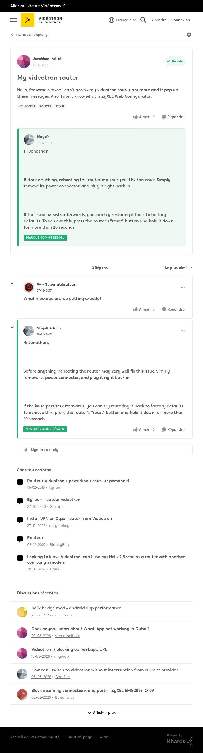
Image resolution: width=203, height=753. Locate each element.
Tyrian (54, 487)
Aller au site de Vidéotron (35, 5)
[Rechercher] (143, 20)
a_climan (63, 615)
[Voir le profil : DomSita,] (22, 674)
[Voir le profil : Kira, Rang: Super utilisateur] (29, 287)
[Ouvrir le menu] (189, 34)
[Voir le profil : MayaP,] (29, 139)
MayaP (43, 136)
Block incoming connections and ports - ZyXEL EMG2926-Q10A (92, 690)
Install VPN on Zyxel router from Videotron (69, 518)
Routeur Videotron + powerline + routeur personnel (78, 480)
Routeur (35, 537)
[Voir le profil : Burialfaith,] (22, 694)
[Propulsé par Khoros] (180, 740)
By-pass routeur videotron (53, 499)
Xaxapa (57, 506)
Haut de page (79, 736)
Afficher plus (104, 712)
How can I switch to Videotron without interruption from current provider (104, 670)
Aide (104, 736)
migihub (61, 656)
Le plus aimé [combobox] (179, 268)
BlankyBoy (59, 544)
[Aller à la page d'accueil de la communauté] (43, 20)
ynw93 (56, 569)
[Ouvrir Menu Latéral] (13, 20)
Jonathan (41, 58)
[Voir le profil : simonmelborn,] (22, 633)
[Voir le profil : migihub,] (22, 653)
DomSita (62, 676)
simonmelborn (67, 635)
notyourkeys (60, 525)
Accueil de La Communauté (34, 736)
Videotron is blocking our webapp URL (69, 649)
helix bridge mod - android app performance (76, 608)
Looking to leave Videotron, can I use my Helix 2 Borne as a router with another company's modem (106, 559)
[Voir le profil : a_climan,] (22, 612)
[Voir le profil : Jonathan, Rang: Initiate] (23, 61)
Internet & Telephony (31, 35)
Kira (40, 284)
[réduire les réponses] (12, 283)
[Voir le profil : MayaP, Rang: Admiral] (28, 331)
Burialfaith (64, 697)
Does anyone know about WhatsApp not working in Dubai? (90, 628)
